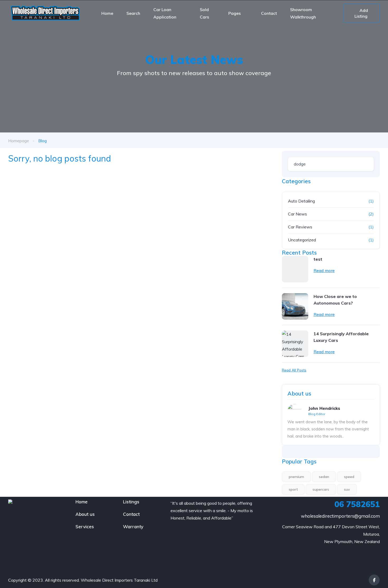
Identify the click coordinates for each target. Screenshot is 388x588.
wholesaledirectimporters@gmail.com (340, 516)
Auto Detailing (301, 201)
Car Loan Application (164, 13)
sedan (324, 476)
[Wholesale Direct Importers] (45, 13)
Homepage (18, 140)
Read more (324, 270)
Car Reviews (300, 226)
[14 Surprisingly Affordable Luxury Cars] (295, 343)
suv (347, 489)
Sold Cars (204, 13)
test (318, 259)
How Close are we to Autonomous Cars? (335, 300)
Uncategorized (302, 239)
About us (85, 514)
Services (84, 526)
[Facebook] (374, 580)
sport (293, 489)
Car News (297, 214)
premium (296, 476)
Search (133, 13)
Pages (234, 13)
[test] (295, 269)
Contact (269, 13)
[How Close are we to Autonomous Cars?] (295, 306)
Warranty (133, 526)
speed (349, 476)
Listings (131, 501)
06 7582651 (357, 504)
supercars (321, 489)
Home (107, 13)
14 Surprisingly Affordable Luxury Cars (341, 337)
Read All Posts (294, 370)
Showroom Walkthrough (303, 13)
